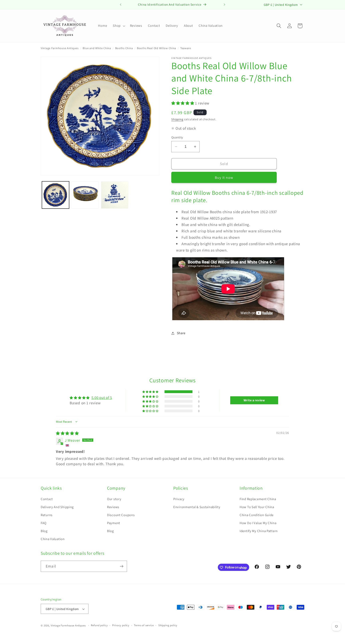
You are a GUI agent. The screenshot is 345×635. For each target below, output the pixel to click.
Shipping (177, 119)
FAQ (44, 523)
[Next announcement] (224, 4)
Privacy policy (120, 625)
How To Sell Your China (257, 507)
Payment (113, 523)
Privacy (178, 499)
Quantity (177, 137)
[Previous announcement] (120, 4)
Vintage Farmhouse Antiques (60, 48)
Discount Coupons (121, 515)
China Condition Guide (257, 515)
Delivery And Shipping (57, 507)
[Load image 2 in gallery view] (85, 195)
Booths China (124, 48)
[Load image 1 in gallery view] (55, 195)
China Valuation (53, 539)
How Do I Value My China (258, 523)
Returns (47, 515)
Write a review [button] (254, 400)
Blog (44, 531)
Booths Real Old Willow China (156, 48)
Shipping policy (167, 625)
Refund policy (99, 625)
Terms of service (144, 625)
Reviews (113, 507)
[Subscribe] (121, 566)
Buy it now (224, 177)
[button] (118, 26)
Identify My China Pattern (259, 531)
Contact (47, 499)
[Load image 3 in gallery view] (114, 195)
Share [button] (181, 333)
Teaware (185, 48)
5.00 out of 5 (101, 397)
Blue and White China (97, 48)
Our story (114, 499)
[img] (67, 433)
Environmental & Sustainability (196, 507)
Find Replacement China (258, 499)
